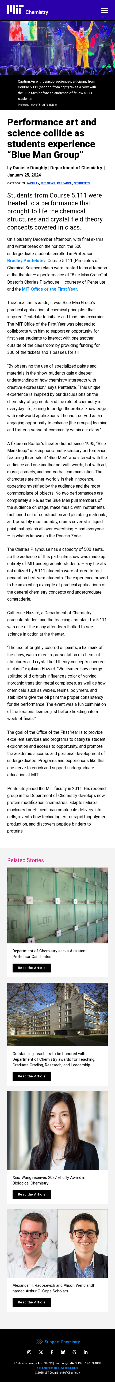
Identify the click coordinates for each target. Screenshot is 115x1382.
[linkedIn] (85, 1352)
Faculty (33, 183)
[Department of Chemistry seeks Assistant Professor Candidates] (57, 905)
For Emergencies (48, 1367)
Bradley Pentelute (25, 260)
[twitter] (41, 1352)
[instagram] (29, 1352)
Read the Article (32, 968)
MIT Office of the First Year (49, 289)
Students (82, 183)
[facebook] (52, 1352)
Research (64, 183)
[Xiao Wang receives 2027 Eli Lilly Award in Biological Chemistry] (57, 1130)
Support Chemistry (62, 1341)
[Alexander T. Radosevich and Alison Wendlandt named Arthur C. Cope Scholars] (57, 1243)
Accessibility (69, 1367)
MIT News (48, 183)
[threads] (74, 1352)
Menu (104, 10)
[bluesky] (63, 1352)
